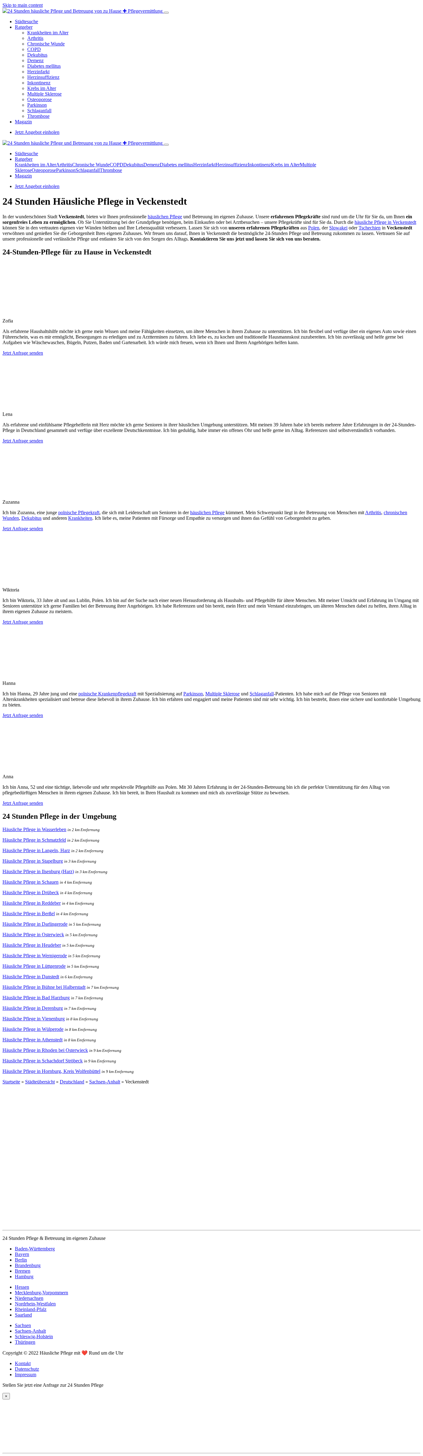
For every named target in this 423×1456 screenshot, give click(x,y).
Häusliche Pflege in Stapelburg (32, 861)
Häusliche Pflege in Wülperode (32, 1029)
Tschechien (370, 227)
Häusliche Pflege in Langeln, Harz (36, 850)
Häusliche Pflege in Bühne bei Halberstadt (43, 987)
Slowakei (338, 227)
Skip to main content (22, 5)
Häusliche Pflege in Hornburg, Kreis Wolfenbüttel (51, 1071)
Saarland (23, 1314)
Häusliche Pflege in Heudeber (31, 945)
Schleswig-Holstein (34, 1336)
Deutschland (72, 1081)
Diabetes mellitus (44, 66)
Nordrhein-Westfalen (35, 1303)
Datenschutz (27, 1369)
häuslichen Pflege (165, 216)
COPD (34, 49)
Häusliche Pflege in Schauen (30, 882)
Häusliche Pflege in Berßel (28, 913)
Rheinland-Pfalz (30, 1309)
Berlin (21, 1259)
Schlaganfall (39, 110)
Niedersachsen (29, 1298)
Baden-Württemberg (35, 1248)
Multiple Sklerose (44, 93)
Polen (313, 227)
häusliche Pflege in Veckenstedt (385, 222)
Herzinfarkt (38, 71)
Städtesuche (26, 21)
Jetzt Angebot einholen (37, 132)
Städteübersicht (40, 1081)
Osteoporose (39, 99)
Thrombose (38, 116)
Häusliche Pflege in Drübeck (30, 892)
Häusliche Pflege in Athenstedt (32, 1039)
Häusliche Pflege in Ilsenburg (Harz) (38, 871)
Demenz (35, 60)
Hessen (22, 1287)
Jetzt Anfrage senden (22, 353)
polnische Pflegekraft (78, 512)
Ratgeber (24, 27)
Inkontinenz (38, 82)
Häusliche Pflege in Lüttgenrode (34, 966)
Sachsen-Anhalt (104, 1081)
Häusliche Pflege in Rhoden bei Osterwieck (45, 1050)
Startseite (11, 1081)
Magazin (23, 121)
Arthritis (35, 38)
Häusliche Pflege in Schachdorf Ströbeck (42, 1060)
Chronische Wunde (46, 43)
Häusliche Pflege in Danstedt (30, 976)
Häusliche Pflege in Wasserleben (34, 829)
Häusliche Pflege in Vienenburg (33, 1018)
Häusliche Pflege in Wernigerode (34, 955)
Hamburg (24, 1276)
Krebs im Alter (41, 88)
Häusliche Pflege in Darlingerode (35, 924)
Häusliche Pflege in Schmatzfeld (34, 840)
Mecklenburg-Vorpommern (41, 1292)
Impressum (25, 1374)
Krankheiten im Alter (47, 32)
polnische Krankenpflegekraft (107, 693)
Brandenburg (28, 1265)
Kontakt (23, 1363)
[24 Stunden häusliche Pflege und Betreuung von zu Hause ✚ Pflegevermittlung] (83, 11)
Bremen (22, 1271)
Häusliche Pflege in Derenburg (32, 1008)
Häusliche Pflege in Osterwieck (33, 934)
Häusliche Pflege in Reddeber (31, 903)
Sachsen (23, 1325)
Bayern (22, 1254)
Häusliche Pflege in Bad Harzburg (36, 997)
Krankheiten (80, 518)
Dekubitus (37, 55)
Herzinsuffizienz (43, 77)
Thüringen (25, 1342)
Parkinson (37, 105)
